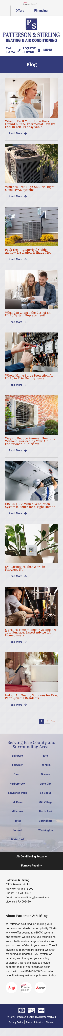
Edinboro (17, 755)
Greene (45, 774)
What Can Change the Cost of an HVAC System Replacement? (28, 314)
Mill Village (45, 802)
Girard (17, 774)
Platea (17, 820)
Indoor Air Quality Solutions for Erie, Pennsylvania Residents (31, 696)
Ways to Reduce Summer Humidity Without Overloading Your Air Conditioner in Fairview (30, 441)
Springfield (45, 820)
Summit (17, 830)
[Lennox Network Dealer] (31, 3)
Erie (45, 755)
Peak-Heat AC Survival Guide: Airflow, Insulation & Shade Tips (28, 251)
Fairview (17, 764)
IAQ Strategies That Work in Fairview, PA (25, 568)
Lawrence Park (17, 792)
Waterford (17, 839)
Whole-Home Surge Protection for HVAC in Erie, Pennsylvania (29, 376)
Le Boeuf (45, 792)
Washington (45, 830)
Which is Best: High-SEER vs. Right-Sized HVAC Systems (30, 188)
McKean (17, 802)
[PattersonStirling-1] (31, 19)
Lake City (45, 783)
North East (45, 811)
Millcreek (17, 811)
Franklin (45, 764)
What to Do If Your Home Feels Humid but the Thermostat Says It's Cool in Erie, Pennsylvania (30, 124)
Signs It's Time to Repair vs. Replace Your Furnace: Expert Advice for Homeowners (31, 632)
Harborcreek (17, 783)
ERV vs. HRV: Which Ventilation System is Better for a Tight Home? (30, 505)
